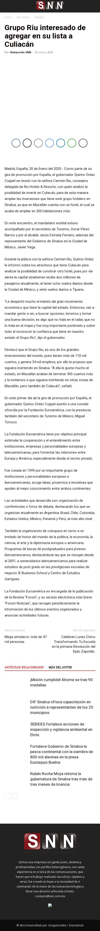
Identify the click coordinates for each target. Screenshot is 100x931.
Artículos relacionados (24, 667)
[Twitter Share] (27, 143)
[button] (7, 6)
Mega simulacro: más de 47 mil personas (26, 639)
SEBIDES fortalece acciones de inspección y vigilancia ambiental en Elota (61, 729)
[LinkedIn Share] (60, 143)
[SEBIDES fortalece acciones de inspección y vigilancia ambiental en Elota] (16, 730)
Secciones (23, 17)
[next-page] (15, 796)
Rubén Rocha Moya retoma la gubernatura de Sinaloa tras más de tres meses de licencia (61, 779)
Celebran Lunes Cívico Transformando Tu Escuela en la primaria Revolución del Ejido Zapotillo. (73, 644)
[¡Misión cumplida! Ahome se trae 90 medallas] (16, 685)
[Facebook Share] (16, 143)
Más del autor (60, 667)
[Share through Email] (38, 143)
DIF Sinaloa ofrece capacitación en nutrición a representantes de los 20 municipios (61, 707)
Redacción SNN (20, 52)
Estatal (39, 17)
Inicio (8, 17)
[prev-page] (7, 796)
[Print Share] (83, 143)
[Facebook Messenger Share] (49, 143)
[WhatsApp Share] (71, 143)
